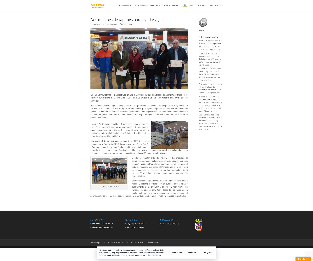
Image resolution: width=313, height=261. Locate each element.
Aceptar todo (177, 252)
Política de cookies (135, 242)
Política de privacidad (113, 242)
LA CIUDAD (213, 5)
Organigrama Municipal (137, 223)
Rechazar (192, 252)
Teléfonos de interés (135, 227)
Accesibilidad (153, 242)
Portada (129, 24)
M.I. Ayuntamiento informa (114, 24)
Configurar (207, 252)
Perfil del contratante (170, 223)
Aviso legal (95, 242)
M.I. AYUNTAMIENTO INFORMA (147, 5)
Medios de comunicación (102, 227)
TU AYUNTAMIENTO (171, 5)
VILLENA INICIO (125, 5)
